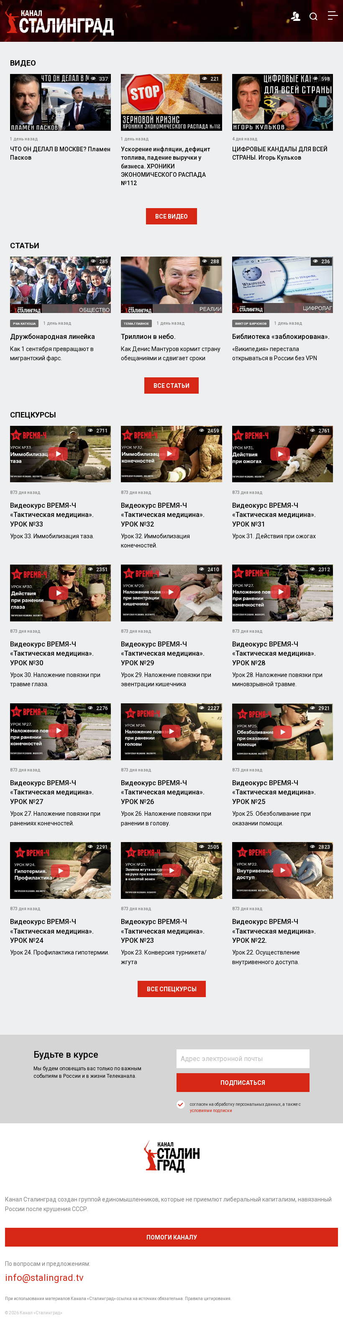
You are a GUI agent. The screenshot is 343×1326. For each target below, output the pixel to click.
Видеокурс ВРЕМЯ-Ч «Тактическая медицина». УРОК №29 (163, 653)
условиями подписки (211, 1110)
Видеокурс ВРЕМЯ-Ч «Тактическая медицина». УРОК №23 (163, 931)
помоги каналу (171, 1237)
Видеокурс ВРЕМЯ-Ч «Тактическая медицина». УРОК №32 (163, 514)
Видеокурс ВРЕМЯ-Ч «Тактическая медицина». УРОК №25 (274, 792)
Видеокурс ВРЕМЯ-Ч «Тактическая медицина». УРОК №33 (52, 514)
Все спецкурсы (172, 989)
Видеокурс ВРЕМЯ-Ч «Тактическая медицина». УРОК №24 (52, 931)
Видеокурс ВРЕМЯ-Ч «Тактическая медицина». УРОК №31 (274, 514)
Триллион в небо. (148, 337)
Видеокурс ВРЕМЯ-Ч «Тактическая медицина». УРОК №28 (274, 653)
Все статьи (171, 385)
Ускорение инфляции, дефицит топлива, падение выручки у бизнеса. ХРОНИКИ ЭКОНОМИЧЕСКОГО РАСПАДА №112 (165, 166)
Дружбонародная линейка (52, 337)
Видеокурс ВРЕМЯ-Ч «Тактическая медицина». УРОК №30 (52, 653)
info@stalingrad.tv (44, 1278)
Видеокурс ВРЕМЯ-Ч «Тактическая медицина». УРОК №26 (163, 792)
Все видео (171, 216)
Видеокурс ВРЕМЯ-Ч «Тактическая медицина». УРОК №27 (52, 792)
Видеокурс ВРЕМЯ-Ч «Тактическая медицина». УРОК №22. (274, 931)
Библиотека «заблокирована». (281, 337)
